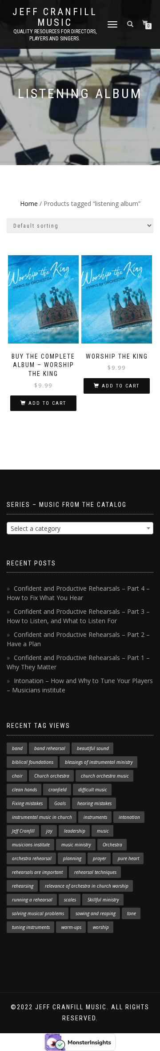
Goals (60, 803)
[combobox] (80, 528)
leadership (74, 831)
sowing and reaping (96, 913)
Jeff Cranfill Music (54, 17)
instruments (95, 817)
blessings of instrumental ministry (99, 762)
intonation (129, 817)
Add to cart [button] (47, 403)
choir (17, 776)
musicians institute (31, 845)
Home (29, 203)
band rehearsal (49, 748)
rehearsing (22, 886)
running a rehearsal (32, 900)
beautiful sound (93, 748)
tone (131, 913)
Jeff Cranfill (23, 831)
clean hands (24, 789)
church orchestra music (105, 776)
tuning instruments (31, 927)
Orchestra (112, 845)
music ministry (76, 845)
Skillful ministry (103, 900)
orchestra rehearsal (32, 858)
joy (49, 831)
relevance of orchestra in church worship (86, 886)
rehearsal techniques (95, 872)
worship (101, 927)
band (17, 748)
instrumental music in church (42, 817)
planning (72, 858)
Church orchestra (51, 776)
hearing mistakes (94, 803)
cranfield (57, 789)
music (103, 831)
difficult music (92, 789)
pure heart (128, 858)
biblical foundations (32, 762)
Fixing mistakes (27, 803)
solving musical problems (38, 913)
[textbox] (80, 528)
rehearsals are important (37, 872)
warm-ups (71, 927)
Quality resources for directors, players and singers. (54, 35)
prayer (99, 858)
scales (70, 900)
